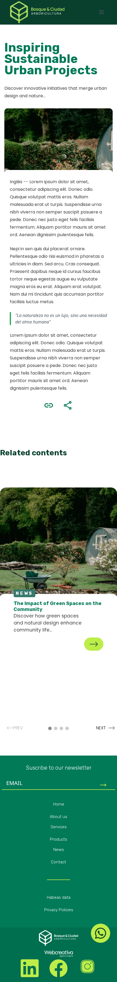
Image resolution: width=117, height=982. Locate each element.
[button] (50, 728)
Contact (58, 862)
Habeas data (58, 897)
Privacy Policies (58, 909)
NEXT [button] (103, 728)
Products (58, 839)
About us (58, 816)
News (58, 849)
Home (58, 804)
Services (59, 826)
